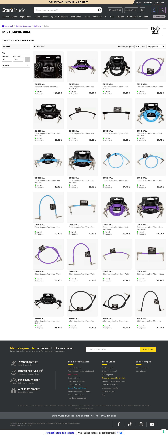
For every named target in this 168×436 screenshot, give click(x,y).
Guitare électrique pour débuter (116, 405)
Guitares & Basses (10, 16)
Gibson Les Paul (22, 405)
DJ (106, 16)
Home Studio (76, 16)
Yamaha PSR (86, 405)
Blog (103, 395)
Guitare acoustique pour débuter (139, 405)
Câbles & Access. (23, 26)
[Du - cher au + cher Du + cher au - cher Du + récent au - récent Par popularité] (155, 46)
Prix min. (5, 57)
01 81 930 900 (29, 383)
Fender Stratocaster (36, 405)
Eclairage (121, 16)
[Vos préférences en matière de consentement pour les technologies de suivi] (163, 431)
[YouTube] (152, 424)
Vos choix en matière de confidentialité (97, 433)
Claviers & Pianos (42, 16)
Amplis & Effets (26, 16)
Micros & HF (98, 16)
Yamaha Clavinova (73, 405)
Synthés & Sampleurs (60, 16)
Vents (146, 16)
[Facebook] (118, 424)
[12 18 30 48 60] (137, 46)
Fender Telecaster (51, 405)
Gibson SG (62, 405)
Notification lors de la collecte (60, 433)
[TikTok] (129, 424)
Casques (87, 16)
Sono (112, 16)
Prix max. (16, 57)
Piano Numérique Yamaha (84, 408)
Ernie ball (9, 26)
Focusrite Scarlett (97, 405)
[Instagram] (140, 424)
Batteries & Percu (134, 16)
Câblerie (37, 26)
